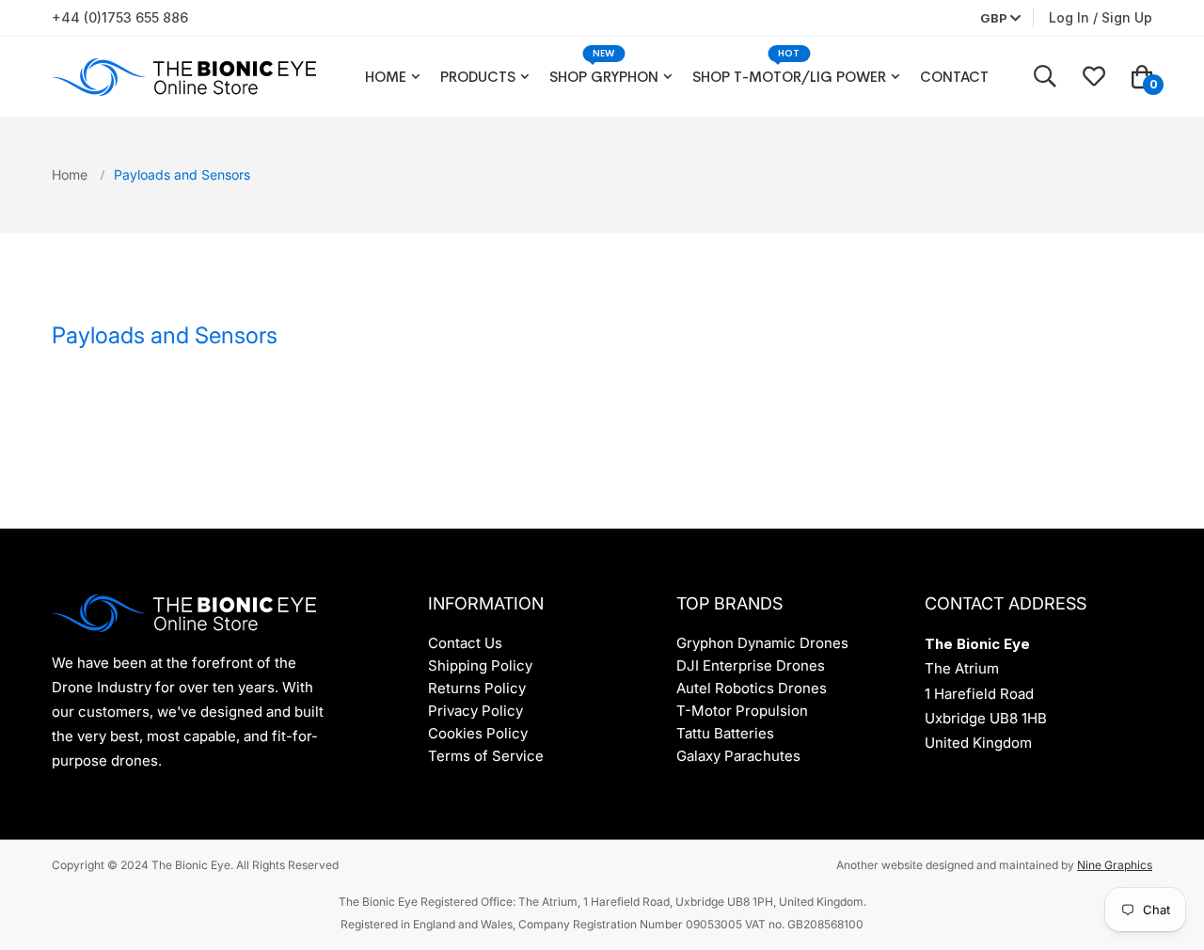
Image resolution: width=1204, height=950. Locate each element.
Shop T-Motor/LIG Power (789, 77)
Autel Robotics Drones (751, 688)
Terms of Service (486, 756)
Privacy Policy (475, 711)
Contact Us (465, 643)
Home (385, 77)
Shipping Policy (480, 665)
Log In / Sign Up (1100, 17)
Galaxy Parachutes (738, 756)
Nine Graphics (1114, 865)
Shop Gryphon (603, 77)
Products (477, 77)
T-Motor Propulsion (742, 711)
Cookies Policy (478, 733)
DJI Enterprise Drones (750, 665)
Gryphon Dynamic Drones (762, 643)
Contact (954, 77)
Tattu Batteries (725, 733)
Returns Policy (477, 688)
